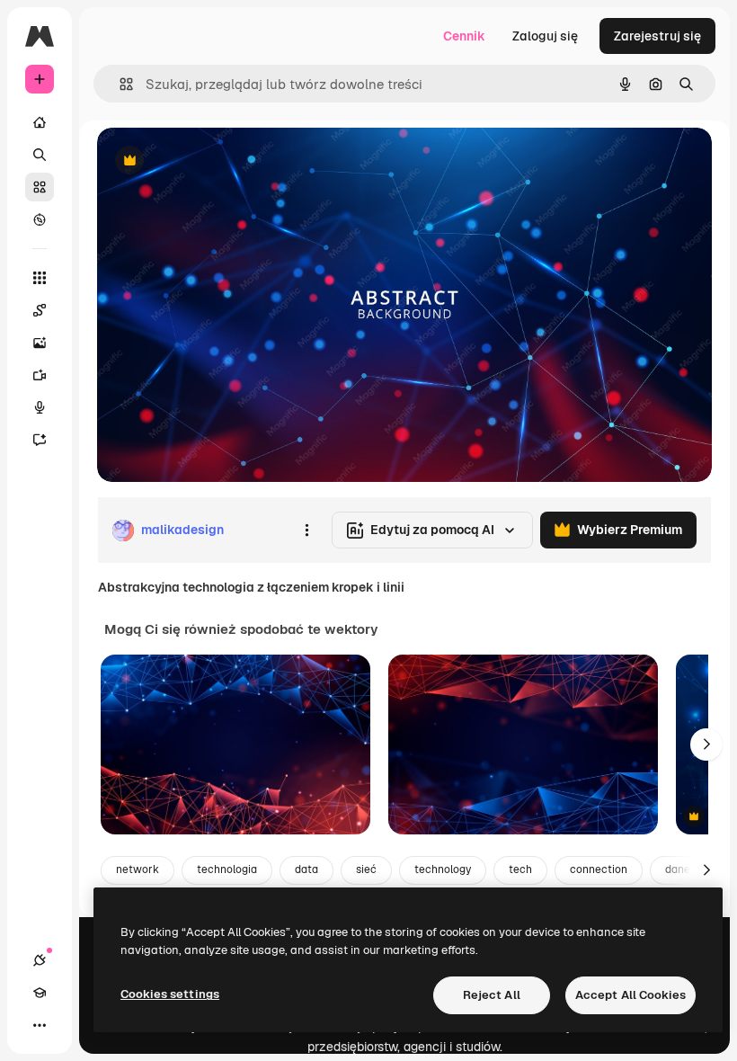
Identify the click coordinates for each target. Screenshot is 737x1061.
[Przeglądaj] (39, 219)
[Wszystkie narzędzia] (39, 277)
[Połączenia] (39, 960)
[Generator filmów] (39, 375)
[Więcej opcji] (306, 530)
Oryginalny (221, 161)
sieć (366, 869)
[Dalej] (706, 744)
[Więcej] (39, 1025)
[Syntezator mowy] (39, 407)
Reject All (491, 995)
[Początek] (39, 122)
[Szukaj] (39, 154)
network (137, 869)
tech (520, 869)
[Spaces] (39, 310)
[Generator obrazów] (39, 342)
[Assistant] (39, 439)
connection (598, 869)
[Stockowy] (39, 187)
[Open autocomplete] (119, 84)
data (306, 869)
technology (442, 869)
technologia (227, 869)
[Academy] (39, 992)
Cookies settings (169, 994)
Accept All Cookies (630, 995)
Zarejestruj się (657, 36)
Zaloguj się (545, 36)
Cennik (464, 36)
